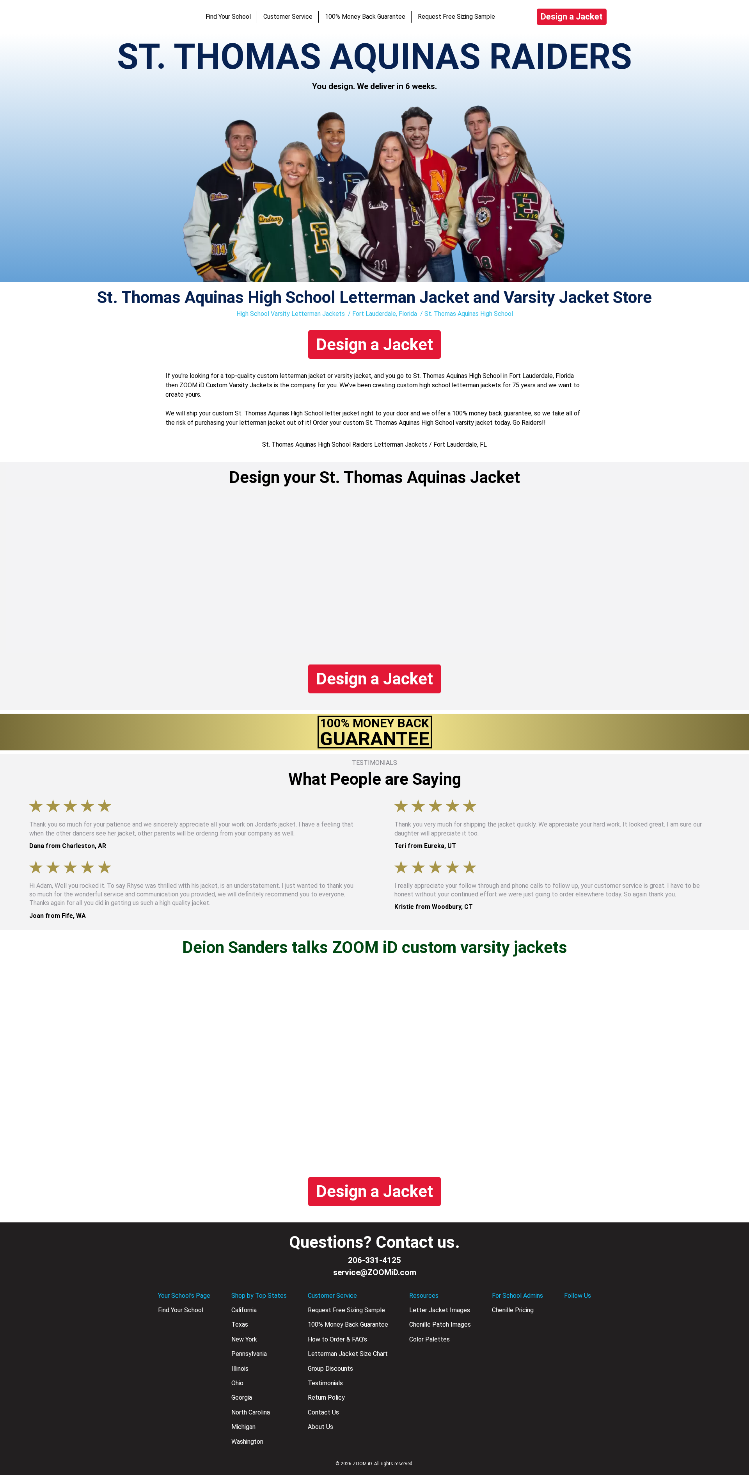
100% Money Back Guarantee (365, 16)
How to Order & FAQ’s (337, 1339)
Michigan (243, 1426)
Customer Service (287, 16)
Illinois (239, 1368)
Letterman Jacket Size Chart (348, 1353)
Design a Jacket (572, 16)
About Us (320, 1426)
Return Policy (326, 1397)
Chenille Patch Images (440, 1324)
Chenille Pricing (513, 1310)
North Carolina (250, 1412)
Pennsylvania (249, 1353)
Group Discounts (330, 1368)
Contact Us (323, 1412)
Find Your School (228, 16)
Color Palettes (429, 1339)
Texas (239, 1324)
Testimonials (325, 1383)
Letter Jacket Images (439, 1310)
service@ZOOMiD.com (374, 1272)
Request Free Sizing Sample (456, 16)
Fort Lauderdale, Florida (384, 313)
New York (244, 1339)
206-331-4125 (374, 1260)
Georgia (241, 1397)
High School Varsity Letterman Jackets (290, 313)
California (244, 1310)
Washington (247, 1441)
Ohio (237, 1383)
